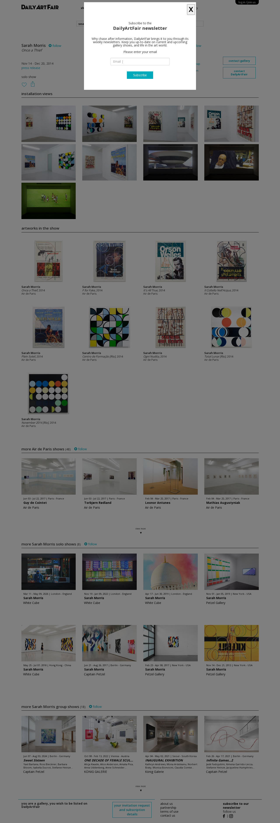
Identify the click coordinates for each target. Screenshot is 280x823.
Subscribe (140, 75)
